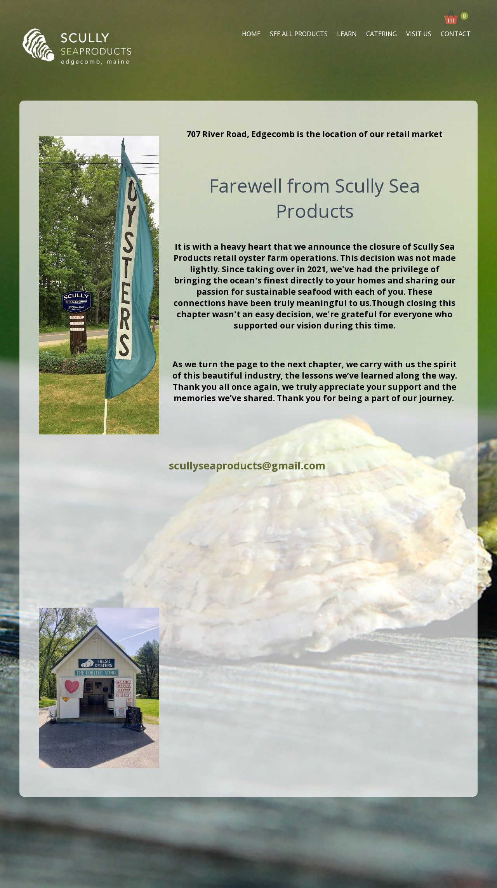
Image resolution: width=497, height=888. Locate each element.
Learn (347, 34)
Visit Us (418, 34)
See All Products (299, 34)
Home (251, 34)
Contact (456, 34)
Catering (381, 34)
